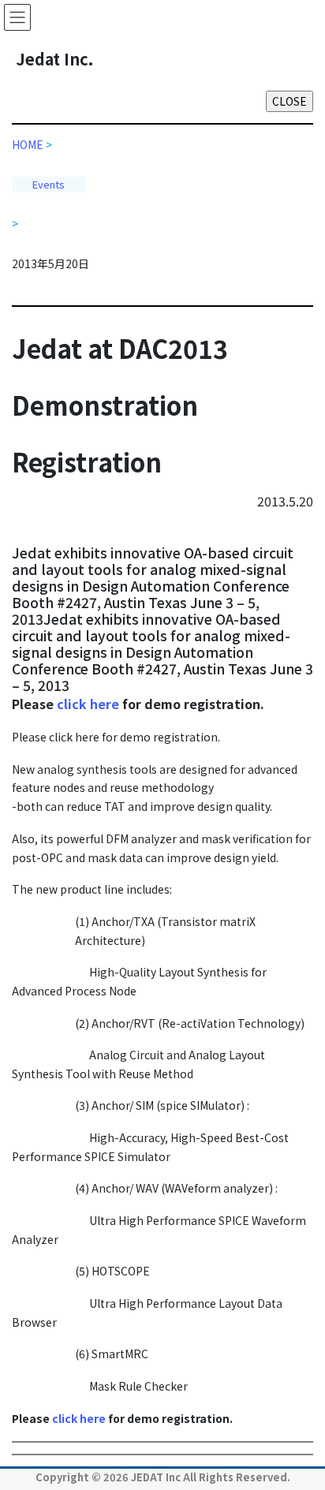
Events (48, 184)
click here (89, 703)
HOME (32, 144)
